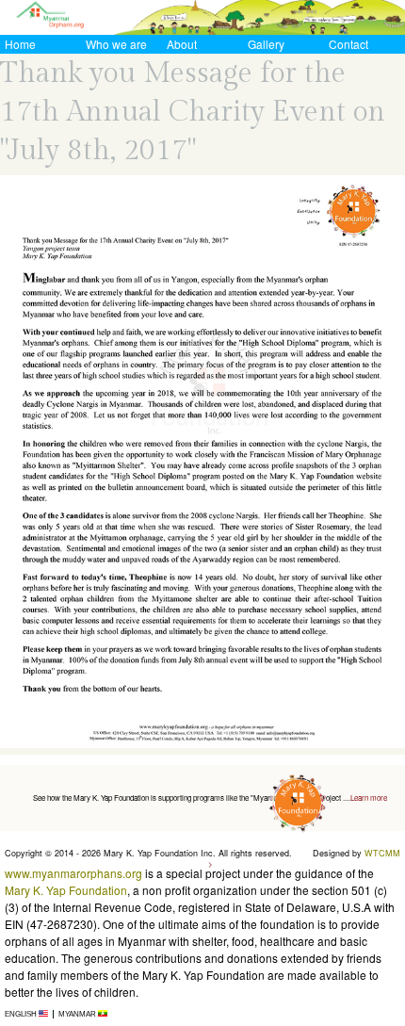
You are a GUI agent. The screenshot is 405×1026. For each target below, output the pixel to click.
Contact (348, 44)
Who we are (116, 44)
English (22, 1014)
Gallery (266, 44)
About (182, 44)
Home (20, 44)
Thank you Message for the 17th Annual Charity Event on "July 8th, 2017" (192, 112)
